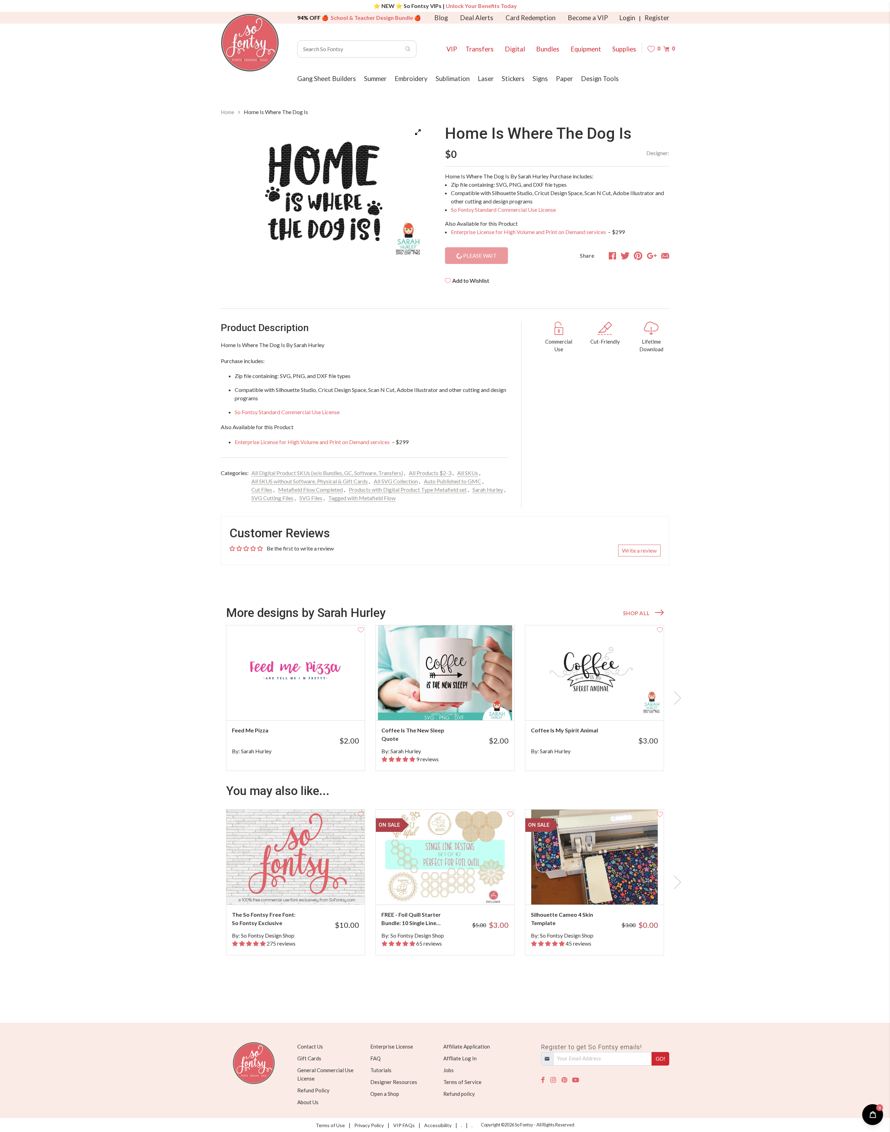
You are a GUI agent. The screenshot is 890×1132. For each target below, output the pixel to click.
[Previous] (235, 195)
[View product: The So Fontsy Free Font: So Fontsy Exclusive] (295, 857)
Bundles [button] (547, 49)
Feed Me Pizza (250, 730)
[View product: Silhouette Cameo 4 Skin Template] (594, 857)
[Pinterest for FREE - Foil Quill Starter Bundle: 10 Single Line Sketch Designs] (454, 891)
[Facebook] (543, 1080)
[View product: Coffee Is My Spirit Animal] (594, 672)
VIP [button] (451, 49)
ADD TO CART (336, 706)
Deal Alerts (476, 18)
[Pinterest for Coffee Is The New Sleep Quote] (454, 706)
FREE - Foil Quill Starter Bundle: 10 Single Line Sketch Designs (411, 919)
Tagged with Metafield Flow (362, 498)
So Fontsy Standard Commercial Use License (503, 209)
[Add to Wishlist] (361, 629)
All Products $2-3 (430, 472)
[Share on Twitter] (625, 256)
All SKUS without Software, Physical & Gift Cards (309, 481)
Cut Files (261, 489)
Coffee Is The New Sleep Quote (412, 734)
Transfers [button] (480, 49)
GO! (660, 1058)
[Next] (412, 195)
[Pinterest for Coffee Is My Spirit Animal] (604, 706)
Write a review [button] (639, 550)
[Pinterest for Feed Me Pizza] (305, 706)
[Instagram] (553, 1080)
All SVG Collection (396, 481)
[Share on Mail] (665, 256)
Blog (441, 18)
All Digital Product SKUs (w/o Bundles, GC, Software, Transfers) (327, 472)
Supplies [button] (624, 49)
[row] (445, 698)
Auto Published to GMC (452, 481)
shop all (636, 613)
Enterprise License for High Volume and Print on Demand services (529, 231)
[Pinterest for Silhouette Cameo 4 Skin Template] (604, 891)
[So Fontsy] (250, 43)
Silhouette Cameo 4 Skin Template (562, 918)
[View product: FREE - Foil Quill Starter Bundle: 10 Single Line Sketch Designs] (445, 857)
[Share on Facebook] (612, 256)
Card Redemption (530, 18)
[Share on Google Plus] (652, 256)
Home (227, 112)
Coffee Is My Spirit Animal (564, 730)
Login (627, 18)
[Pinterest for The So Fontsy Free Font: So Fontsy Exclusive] (305, 891)
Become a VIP (588, 18)
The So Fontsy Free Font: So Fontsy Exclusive (264, 918)
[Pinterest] (564, 1080)
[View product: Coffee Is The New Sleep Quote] (445, 672)
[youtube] (575, 1080)
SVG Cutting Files (272, 498)
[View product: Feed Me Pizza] (295, 672)
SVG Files (310, 498)
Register (657, 18)
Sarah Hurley (487, 489)
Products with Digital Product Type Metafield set (408, 489)
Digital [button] (515, 49)
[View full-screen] (418, 132)
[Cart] (666, 49)
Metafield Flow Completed (310, 489)
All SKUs (467, 472)
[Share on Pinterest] (638, 256)
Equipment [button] (586, 49)
